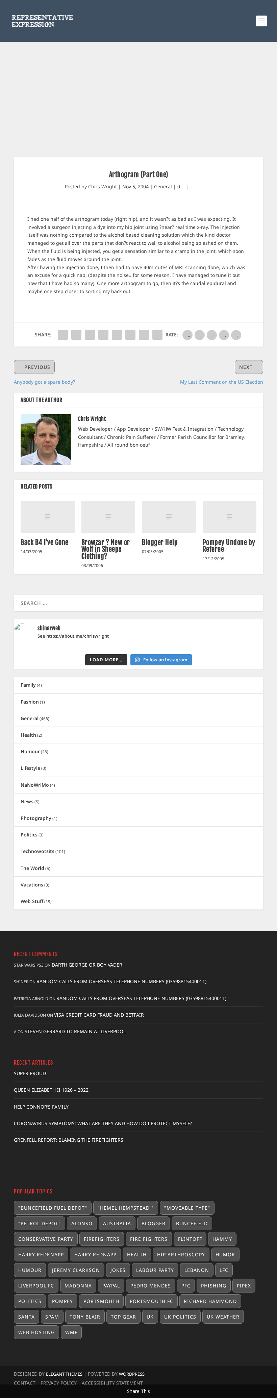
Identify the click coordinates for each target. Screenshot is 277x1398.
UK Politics (180, 1316)
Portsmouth (101, 1301)
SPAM (52, 1316)
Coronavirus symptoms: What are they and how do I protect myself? (103, 1123)
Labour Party (155, 1270)
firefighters (102, 1239)
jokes (118, 1270)
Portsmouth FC (151, 1301)
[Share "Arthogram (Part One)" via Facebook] (63, 334)
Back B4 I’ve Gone (45, 542)
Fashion (30, 701)
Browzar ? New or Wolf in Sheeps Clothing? (105, 549)
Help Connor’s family (41, 1107)
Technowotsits (37, 851)
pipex (244, 1285)
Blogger (154, 1223)
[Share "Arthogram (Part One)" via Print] (157, 334)
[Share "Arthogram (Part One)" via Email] (144, 334)
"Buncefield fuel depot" (52, 1208)
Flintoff (190, 1239)
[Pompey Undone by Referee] (230, 517)
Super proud (30, 1073)
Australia (117, 1223)
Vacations (32, 884)
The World (32, 868)
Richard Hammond (210, 1301)
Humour (30, 751)
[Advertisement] (138, 92)
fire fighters (149, 1239)
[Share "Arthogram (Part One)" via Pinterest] (103, 334)
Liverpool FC (36, 1285)
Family (28, 685)
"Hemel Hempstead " (126, 1208)
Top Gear (123, 1316)
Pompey (62, 1301)
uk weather (223, 1316)
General (163, 186)
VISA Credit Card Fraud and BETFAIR (99, 1015)
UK (150, 1316)
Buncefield (192, 1223)
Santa (26, 1316)
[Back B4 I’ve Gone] (48, 517)
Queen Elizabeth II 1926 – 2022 (51, 1090)
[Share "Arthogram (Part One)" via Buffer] (130, 334)
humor (225, 1254)
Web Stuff (32, 901)
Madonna (78, 1285)
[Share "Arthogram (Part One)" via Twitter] (76, 334)
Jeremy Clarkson (76, 1270)
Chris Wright (102, 186)
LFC (224, 1270)
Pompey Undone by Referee (229, 545)
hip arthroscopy (181, 1254)
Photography (36, 818)
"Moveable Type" (187, 1208)
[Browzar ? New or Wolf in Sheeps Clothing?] (108, 517)
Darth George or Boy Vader (87, 965)
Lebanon (196, 1270)
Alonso (82, 1223)
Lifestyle (30, 768)
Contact (24, 1383)
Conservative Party (45, 1239)
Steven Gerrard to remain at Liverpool (75, 1031)
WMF (71, 1332)
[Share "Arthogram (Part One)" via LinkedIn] (117, 334)
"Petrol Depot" (39, 1223)
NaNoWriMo (35, 785)
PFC (186, 1285)
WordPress (132, 1374)
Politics (29, 834)
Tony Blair (85, 1316)
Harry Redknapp (41, 1254)
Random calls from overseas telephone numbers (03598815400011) (121, 981)
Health (28, 735)
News (27, 801)
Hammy (222, 1239)
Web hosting (36, 1332)
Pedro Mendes (150, 1285)
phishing (213, 1285)
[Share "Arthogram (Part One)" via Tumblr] (90, 334)
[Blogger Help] (169, 517)
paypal (111, 1285)
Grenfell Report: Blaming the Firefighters (68, 1140)
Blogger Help (160, 542)
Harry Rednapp (95, 1254)
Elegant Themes (64, 1374)
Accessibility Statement (112, 1383)
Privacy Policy (59, 1383)
